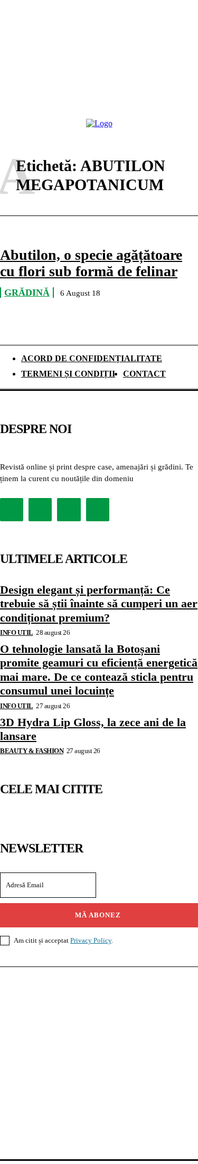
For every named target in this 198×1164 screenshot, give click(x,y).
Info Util (16, 632)
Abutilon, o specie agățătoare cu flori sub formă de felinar (91, 263)
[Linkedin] (68, 509)
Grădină (27, 292)
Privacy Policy (90, 940)
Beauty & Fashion (31, 751)
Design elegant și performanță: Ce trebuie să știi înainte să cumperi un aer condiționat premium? (98, 603)
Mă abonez (98, 915)
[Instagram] (40, 509)
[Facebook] (11, 509)
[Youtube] (97, 509)
